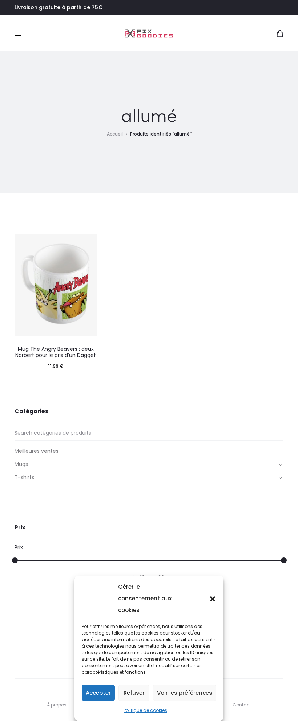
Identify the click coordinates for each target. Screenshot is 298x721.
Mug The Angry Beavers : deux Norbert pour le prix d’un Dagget (55, 352)
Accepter (98, 693)
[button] (212, 598)
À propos (57, 705)
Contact (242, 705)
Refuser (134, 693)
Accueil (115, 134)
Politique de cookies (145, 710)
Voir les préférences (184, 693)
